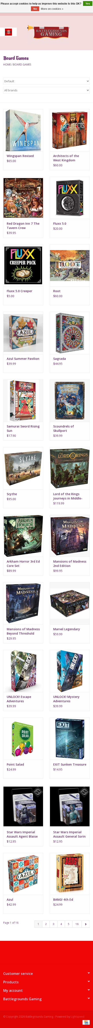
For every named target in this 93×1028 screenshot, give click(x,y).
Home (7, 64)
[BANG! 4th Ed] (70, 874)
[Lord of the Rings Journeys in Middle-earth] (70, 468)
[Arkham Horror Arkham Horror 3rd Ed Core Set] (23, 536)
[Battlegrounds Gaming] (55, 32)
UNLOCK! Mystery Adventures (66, 699)
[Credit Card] (85, 1022)
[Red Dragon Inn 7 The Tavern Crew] (23, 198)
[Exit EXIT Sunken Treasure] (70, 739)
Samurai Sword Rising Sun (23, 428)
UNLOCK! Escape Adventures (19, 699)
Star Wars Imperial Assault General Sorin (69, 834)
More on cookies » (52, 8)
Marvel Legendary (66, 629)
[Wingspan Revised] (23, 130)
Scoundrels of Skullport (63, 428)
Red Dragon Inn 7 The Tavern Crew (23, 225)
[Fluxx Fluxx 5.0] (70, 198)
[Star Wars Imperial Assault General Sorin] (70, 806)
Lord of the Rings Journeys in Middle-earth (67, 496)
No (35, 8)
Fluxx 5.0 (59, 223)
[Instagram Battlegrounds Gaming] (54, 954)
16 (77, 924)
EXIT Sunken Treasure (69, 764)
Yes (87, 3)
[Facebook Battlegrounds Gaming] (38, 954)
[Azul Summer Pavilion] (23, 333)
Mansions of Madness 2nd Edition (69, 563)
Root (57, 291)
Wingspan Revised (20, 156)
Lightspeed (77, 1016)
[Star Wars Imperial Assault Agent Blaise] (23, 806)
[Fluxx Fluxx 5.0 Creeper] (23, 265)
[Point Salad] (23, 739)
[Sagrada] (70, 333)
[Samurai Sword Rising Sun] (23, 401)
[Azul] (23, 874)
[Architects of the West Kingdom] (70, 130)
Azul (10, 899)
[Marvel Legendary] (70, 603)
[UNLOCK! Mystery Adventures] (70, 671)
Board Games (22, 64)
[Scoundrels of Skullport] (70, 401)
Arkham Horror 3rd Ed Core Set (23, 563)
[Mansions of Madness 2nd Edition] (70, 536)
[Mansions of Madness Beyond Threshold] (23, 603)
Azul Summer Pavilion (23, 359)
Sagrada (59, 359)
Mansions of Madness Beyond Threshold (23, 631)
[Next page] (86, 924)
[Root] (70, 265)
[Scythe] (23, 468)
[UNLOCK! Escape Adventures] (23, 671)
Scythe (12, 494)
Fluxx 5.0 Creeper (19, 291)
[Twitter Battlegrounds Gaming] (46, 954)
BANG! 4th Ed (63, 899)
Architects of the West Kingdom (66, 158)
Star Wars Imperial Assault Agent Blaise (22, 834)
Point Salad (15, 764)
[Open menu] (8, 32)
